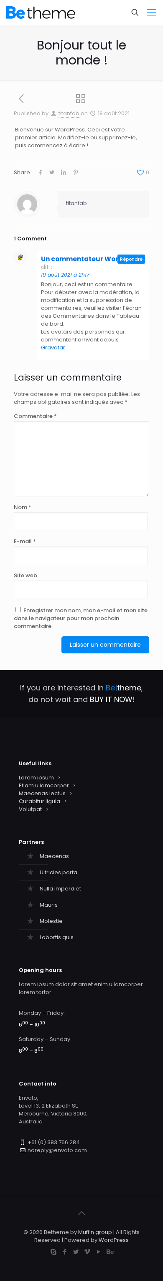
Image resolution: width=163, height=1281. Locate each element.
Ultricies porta (58, 872)
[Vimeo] (87, 1251)
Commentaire (35, 416)
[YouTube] (98, 1251)
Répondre (131, 259)
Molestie (51, 921)
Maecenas (54, 856)
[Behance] (109, 1251)
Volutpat (30, 809)
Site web (25, 575)
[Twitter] (75, 1251)
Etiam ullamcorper (44, 785)
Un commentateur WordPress (91, 259)
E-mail (25, 541)
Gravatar (53, 347)
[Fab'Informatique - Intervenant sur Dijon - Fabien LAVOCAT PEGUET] (40, 12)
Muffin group (95, 1232)
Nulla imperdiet (60, 889)
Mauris (49, 905)
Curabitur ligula (39, 801)
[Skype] (53, 1251)
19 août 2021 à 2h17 (65, 274)
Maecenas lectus (42, 793)
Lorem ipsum (36, 777)
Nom (22, 507)
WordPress (114, 1240)
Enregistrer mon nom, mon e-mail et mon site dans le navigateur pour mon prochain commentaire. (81, 618)
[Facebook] (64, 1251)
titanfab (69, 113)
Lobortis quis (57, 937)
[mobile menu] (152, 12)
